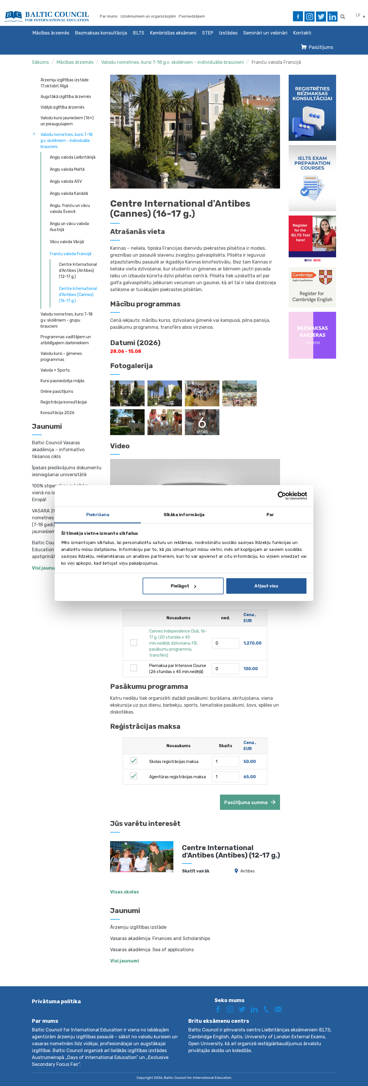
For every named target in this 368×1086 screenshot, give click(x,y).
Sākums (40, 62)
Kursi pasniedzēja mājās (63, 380)
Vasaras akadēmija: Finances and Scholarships (160, 938)
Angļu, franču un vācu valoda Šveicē (70, 208)
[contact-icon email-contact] (280, 1009)
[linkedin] (332, 16)
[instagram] (309, 16)
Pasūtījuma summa (246, 802)
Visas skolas (124, 892)
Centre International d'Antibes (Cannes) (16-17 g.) (78, 294)
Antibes (247, 871)
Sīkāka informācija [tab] (184, 514)
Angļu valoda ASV (66, 181)
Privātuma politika (56, 1001)
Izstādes (228, 33)
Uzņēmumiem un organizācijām (148, 16)
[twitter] (321, 16)
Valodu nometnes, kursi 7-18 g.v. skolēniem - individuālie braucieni (172, 62)
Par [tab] (270, 514)
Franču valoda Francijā (276, 62)
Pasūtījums (321, 47)
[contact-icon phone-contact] (268, 1009)
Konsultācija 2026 (57, 412)
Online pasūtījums (57, 391)
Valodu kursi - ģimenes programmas (61, 356)
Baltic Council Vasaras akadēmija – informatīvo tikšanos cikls (58, 449)
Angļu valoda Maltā (67, 169)
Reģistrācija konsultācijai (64, 402)
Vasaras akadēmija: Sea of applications (152, 949)
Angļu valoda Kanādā (69, 193)
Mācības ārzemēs (50, 33)
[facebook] (298, 16)
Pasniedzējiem (192, 16)
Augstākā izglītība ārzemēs (66, 96)
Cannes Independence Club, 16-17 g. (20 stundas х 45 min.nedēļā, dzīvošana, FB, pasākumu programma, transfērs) (178, 643)
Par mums (109, 16)
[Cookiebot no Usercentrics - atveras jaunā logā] (282, 495)
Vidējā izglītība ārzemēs (63, 107)
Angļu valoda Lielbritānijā (72, 157)
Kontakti (302, 33)
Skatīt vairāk (195, 871)
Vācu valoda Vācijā (67, 241)
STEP (207, 33)
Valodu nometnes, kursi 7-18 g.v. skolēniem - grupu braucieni (67, 320)
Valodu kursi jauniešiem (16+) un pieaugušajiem (67, 121)
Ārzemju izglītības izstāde (138, 927)
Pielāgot (180, 586)
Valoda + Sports (55, 370)
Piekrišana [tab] (97, 514)
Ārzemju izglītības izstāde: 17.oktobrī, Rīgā (65, 83)
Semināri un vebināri (265, 33)
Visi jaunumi (124, 961)
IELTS (138, 33)
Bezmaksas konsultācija (101, 33)
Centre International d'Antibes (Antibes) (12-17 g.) (78, 270)
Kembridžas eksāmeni (173, 33)
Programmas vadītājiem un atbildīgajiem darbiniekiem (66, 340)
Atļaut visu (266, 586)
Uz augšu (343, 1071)
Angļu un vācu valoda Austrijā (69, 226)
